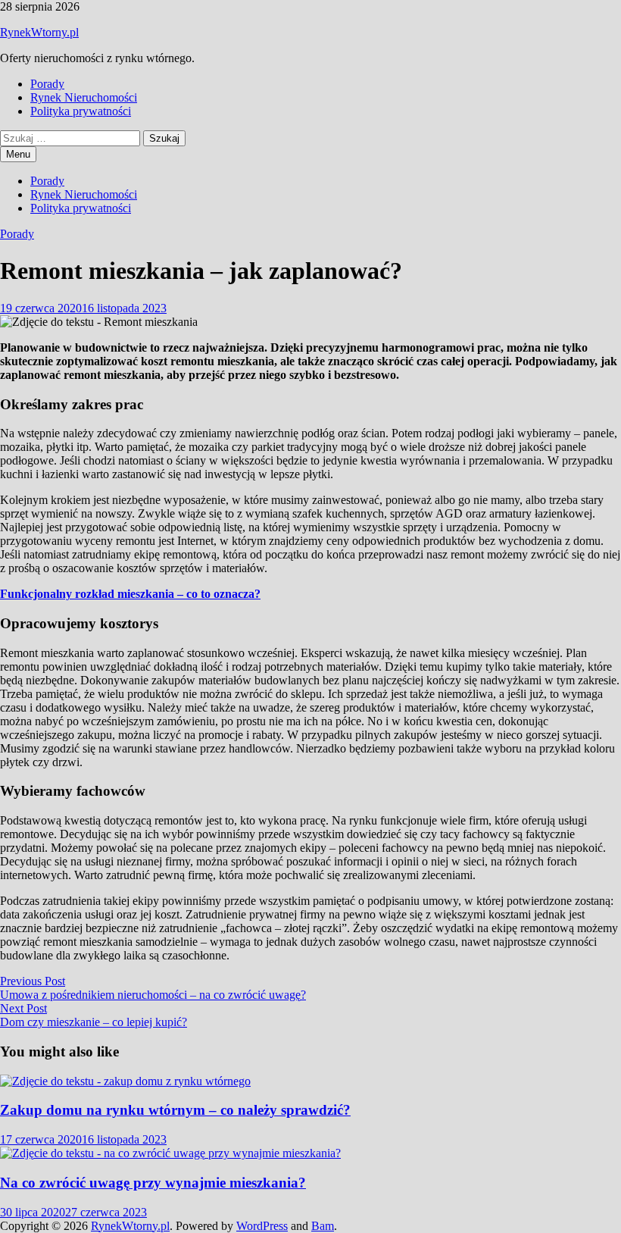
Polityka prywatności (80, 111)
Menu (18, 154)
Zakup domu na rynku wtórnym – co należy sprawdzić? (175, 1110)
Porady (47, 83)
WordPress (262, 1225)
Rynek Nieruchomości (83, 97)
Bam (322, 1225)
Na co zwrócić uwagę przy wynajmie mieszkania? (153, 1183)
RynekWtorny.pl (39, 32)
